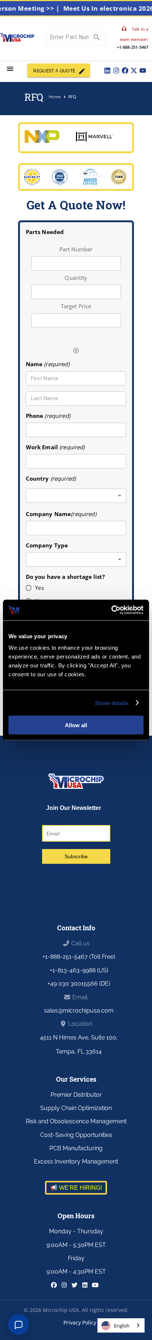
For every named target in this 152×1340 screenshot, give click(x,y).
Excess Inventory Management (76, 1161)
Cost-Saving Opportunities (76, 1134)
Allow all (76, 725)
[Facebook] (125, 70)
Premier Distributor (76, 1094)
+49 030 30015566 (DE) (79, 983)
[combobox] (76, 495)
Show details (111, 703)
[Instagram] (116, 70)
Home (55, 96)
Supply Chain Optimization (76, 1107)
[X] (134, 70)
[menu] (10, 69)
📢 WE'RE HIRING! (76, 1188)
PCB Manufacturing (76, 1148)
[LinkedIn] (107, 70)
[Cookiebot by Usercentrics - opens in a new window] (111, 610)
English (121, 1325)
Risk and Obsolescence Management (76, 1121)
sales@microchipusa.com (79, 1010)
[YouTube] (142, 70)
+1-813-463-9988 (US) (79, 970)
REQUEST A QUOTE (54, 70)
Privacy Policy (79, 1322)
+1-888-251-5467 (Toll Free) (78, 956)
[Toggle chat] (18, 1324)
